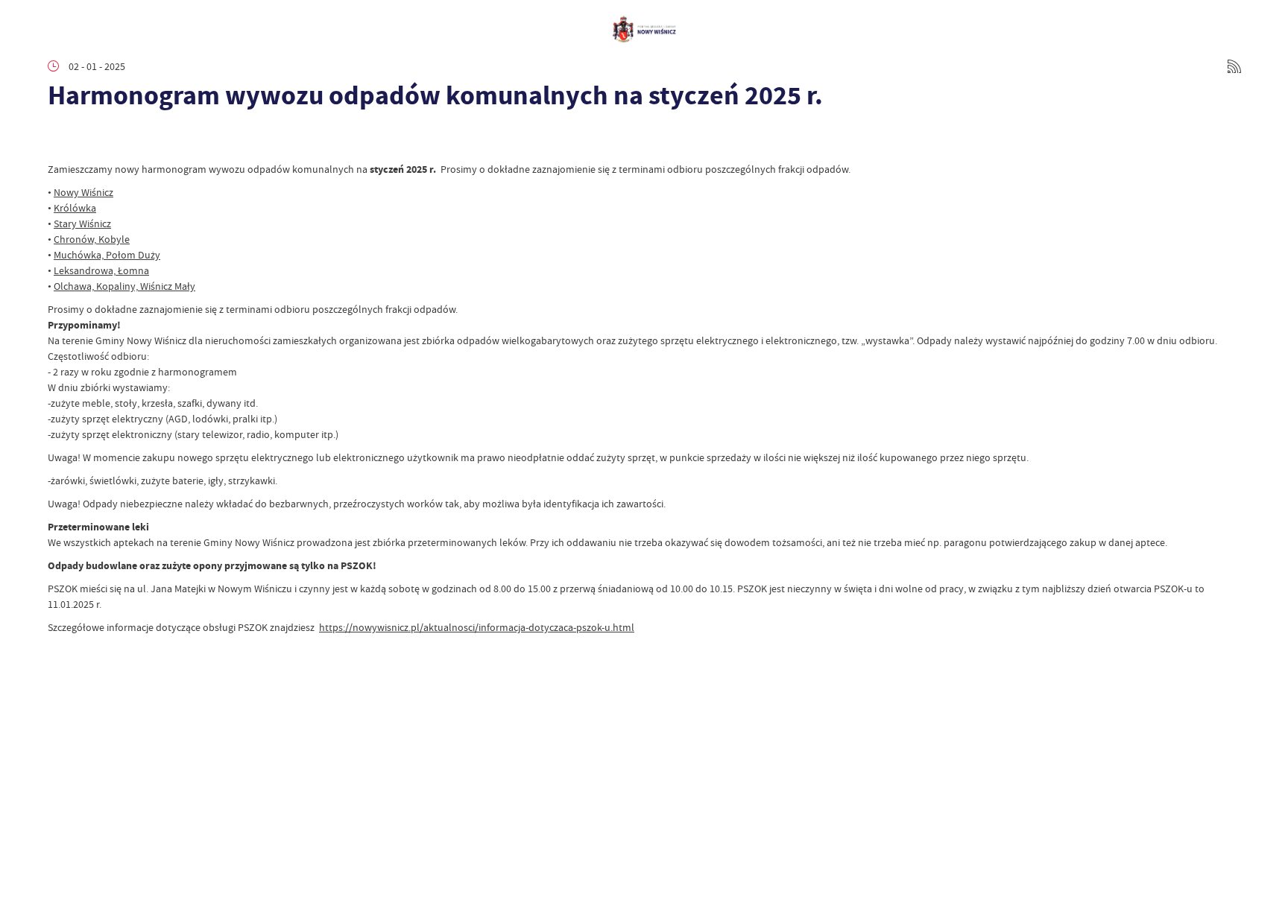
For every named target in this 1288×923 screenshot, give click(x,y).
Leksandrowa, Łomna (101, 270)
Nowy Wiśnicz (83, 192)
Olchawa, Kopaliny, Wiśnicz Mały (124, 286)
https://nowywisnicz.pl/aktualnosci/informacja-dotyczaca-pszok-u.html (476, 627)
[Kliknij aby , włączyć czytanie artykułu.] (60, 139)
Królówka (75, 208)
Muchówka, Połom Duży (107, 254)
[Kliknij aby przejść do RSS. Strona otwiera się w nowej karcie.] (1234, 66)
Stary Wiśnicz (82, 223)
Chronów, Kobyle (92, 239)
